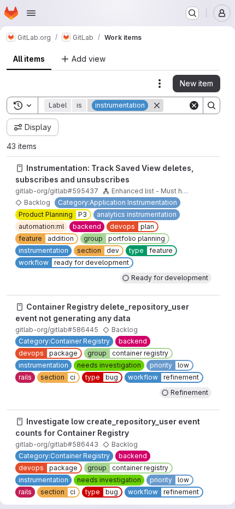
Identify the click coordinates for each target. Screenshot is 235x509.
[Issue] (19, 168)
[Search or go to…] (192, 13)
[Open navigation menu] (31, 13)
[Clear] (194, 105)
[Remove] (156, 105)
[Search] (211, 105)
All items (29, 58)
